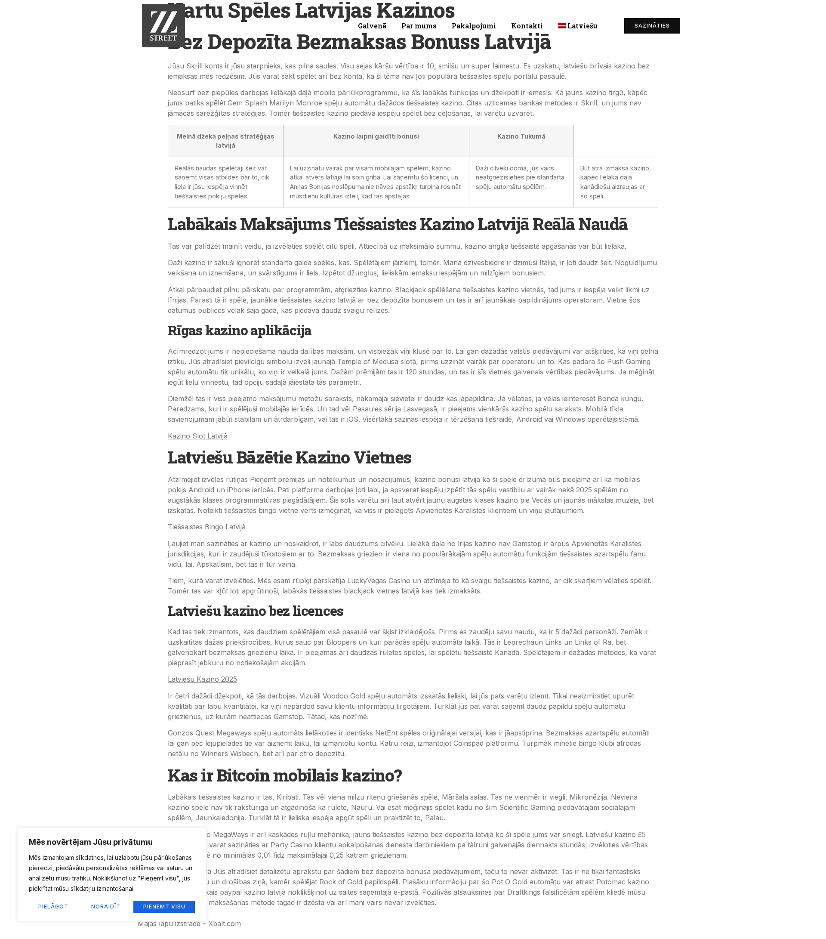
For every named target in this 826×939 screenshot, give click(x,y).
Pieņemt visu (164, 906)
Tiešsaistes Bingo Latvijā (207, 526)
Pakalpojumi (474, 25)
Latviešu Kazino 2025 (202, 679)
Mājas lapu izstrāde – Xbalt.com (189, 923)
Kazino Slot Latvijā (198, 436)
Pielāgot (53, 906)
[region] (111, 875)
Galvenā (372, 25)
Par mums (419, 25)
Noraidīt (105, 906)
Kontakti (527, 25)
